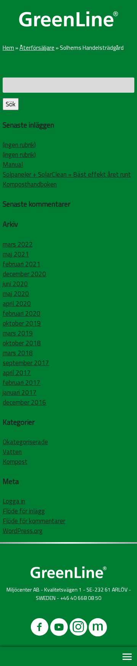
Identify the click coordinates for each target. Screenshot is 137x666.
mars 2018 (18, 353)
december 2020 (24, 274)
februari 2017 (21, 383)
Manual (13, 164)
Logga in (14, 501)
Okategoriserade (25, 442)
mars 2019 (18, 333)
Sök (11, 104)
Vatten (12, 452)
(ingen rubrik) (19, 145)
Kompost (15, 462)
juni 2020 (15, 284)
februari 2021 (21, 264)
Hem (8, 47)
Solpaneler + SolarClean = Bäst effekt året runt (67, 174)
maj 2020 (16, 294)
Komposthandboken (30, 184)
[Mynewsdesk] (98, 628)
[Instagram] (78, 628)
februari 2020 (21, 313)
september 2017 (26, 363)
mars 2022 (18, 244)
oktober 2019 (22, 323)
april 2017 (17, 373)
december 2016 (24, 402)
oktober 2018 (22, 343)
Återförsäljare (36, 47)
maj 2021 (16, 254)
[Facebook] (39, 628)
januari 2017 (20, 392)
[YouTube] (59, 628)
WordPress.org (23, 531)
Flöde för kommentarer (34, 521)
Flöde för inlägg (24, 511)
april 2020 (17, 303)
